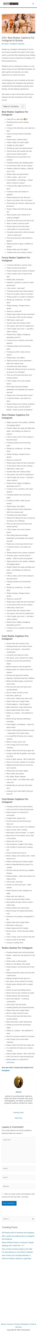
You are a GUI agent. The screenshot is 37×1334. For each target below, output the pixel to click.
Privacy (17, 1324)
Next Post (18, 1118)
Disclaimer (25, 1324)
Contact (10, 1324)
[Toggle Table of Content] (22, 106)
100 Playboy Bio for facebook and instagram (18, 1233)
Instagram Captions (17, 44)
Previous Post (18, 1112)
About (3, 1324)
